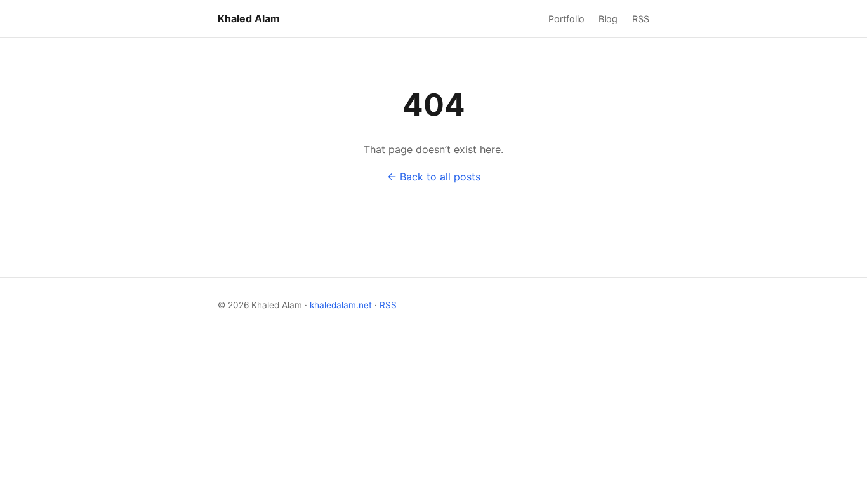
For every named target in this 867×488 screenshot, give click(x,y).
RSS (640, 18)
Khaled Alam (249, 18)
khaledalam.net (341, 305)
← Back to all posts (433, 176)
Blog (608, 18)
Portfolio (566, 18)
